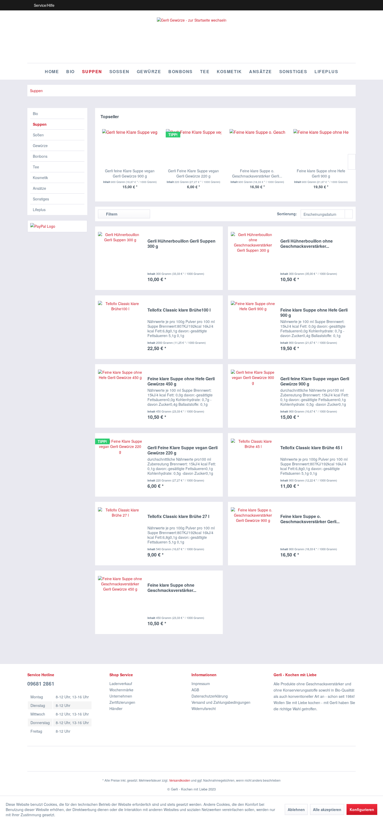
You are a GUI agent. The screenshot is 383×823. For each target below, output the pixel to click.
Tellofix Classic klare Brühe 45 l (311, 448)
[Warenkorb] (351, 5)
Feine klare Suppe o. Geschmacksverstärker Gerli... (257, 173)
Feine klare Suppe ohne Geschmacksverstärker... (171, 588)
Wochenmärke (121, 689)
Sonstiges (41, 198)
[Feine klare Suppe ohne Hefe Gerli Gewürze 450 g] (120, 396)
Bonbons (40, 156)
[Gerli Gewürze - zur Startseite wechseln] (191, 36)
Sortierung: (287, 213)
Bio (35, 113)
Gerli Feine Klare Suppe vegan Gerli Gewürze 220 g (193, 173)
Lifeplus (39, 209)
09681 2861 (40, 683)
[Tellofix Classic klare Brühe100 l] (120, 327)
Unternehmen (120, 696)
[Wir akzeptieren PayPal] (57, 226)
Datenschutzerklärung (209, 696)
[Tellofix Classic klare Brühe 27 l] (120, 533)
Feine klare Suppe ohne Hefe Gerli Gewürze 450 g (181, 381)
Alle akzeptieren (327, 809)
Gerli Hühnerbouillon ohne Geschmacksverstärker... (306, 243)
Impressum (200, 683)
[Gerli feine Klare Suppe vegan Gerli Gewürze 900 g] (130, 147)
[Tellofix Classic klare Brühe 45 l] (253, 465)
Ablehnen (296, 809)
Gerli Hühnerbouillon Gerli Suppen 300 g (181, 243)
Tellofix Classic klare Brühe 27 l (178, 516)
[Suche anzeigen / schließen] (323, 5)
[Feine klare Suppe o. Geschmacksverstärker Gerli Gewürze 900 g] (257, 147)
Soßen (38, 134)
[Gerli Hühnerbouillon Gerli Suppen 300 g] (120, 258)
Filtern (111, 214)
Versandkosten (179, 780)
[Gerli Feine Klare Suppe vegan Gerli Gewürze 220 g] (193, 147)
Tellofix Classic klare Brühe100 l (179, 310)
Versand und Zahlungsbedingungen (220, 702)
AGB (195, 689)
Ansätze (39, 188)
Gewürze (40, 145)
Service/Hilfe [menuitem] (44, 5)
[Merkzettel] (333, 5)
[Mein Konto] (342, 5)
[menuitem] (323, 5)
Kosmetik (40, 177)
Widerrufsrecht (203, 708)
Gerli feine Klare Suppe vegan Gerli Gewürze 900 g (130, 173)
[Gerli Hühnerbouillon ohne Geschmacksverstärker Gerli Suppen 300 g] (253, 258)
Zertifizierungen (122, 702)
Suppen (40, 124)
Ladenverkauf (120, 683)
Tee (36, 166)
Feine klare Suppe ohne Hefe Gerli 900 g (321, 173)
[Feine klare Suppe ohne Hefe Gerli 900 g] (321, 147)
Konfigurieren (362, 809)
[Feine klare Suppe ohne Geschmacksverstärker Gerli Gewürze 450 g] (120, 602)
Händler (115, 708)
